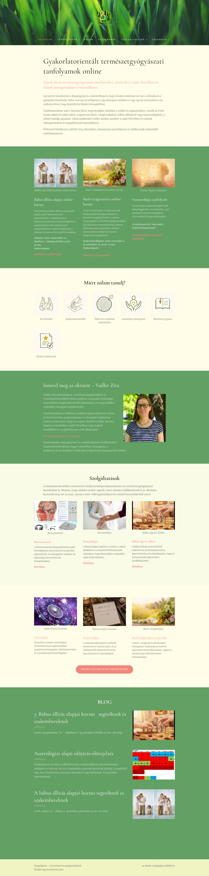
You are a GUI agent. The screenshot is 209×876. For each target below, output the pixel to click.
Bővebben (88, 563)
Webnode (158, 865)
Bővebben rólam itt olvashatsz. (62, 435)
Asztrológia (41, 637)
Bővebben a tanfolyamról (48, 254)
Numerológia (91, 638)
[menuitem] (46, 40)
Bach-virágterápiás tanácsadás (149, 638)
